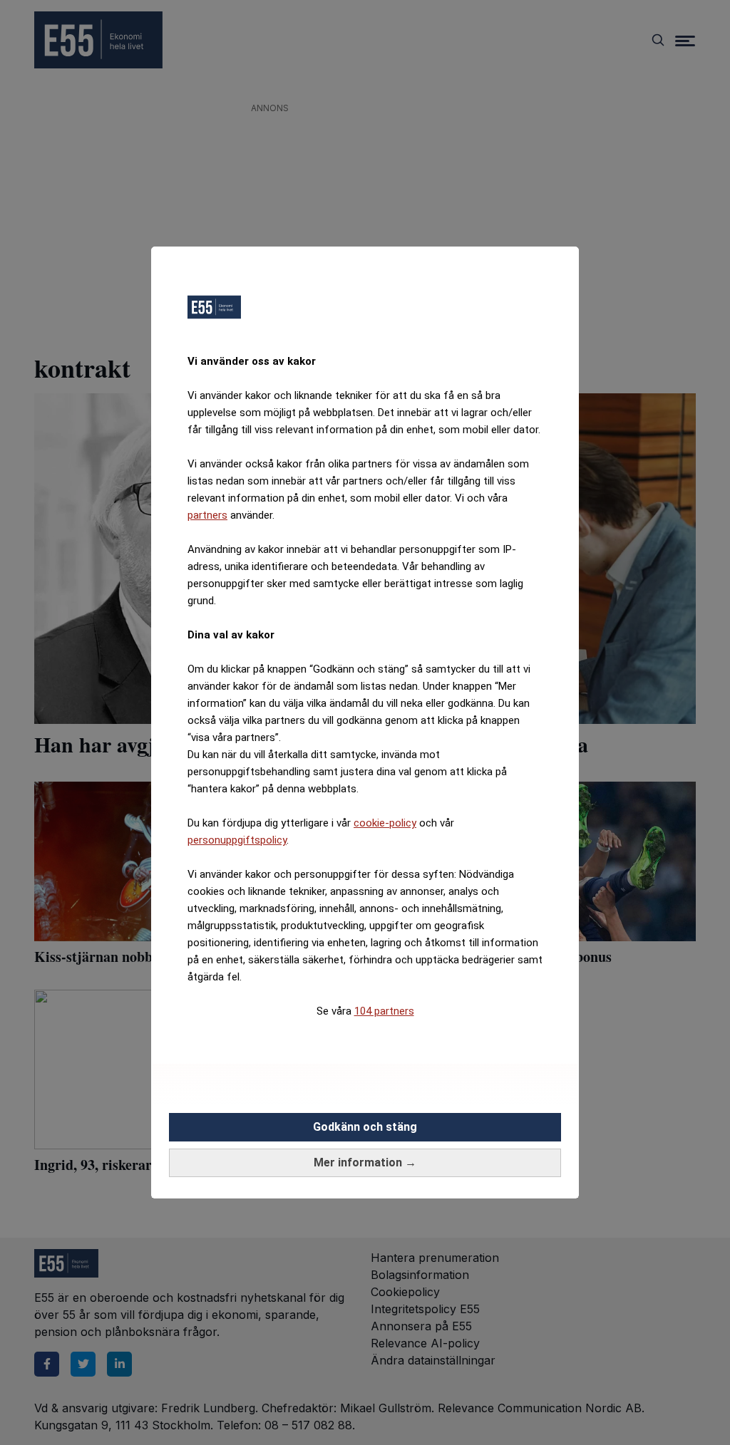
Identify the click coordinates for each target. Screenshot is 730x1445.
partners (207, 515)
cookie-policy (385, 823)
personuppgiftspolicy (237, 840)
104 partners (384, 1011)
